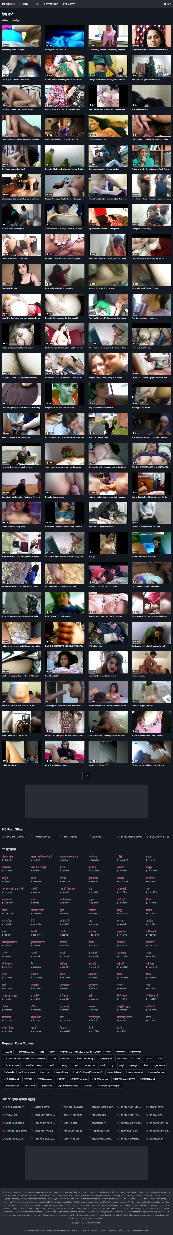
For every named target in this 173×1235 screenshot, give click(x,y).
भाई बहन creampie (101, 1079)
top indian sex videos (102, 1130)
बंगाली (64, 954)
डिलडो (151, 901)
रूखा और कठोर (9, 997)
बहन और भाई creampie (34, 1065)
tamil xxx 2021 (14, 1138)
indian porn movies (131, 1138)
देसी (36, 922)
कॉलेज (122, 879)
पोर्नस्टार (151, 943)
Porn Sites (69, 4)
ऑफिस (122, 869)
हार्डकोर (36, 1029)
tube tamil (156, 1106)
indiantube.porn (131, 836)
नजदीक (151, 922)
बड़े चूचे (122, 965)
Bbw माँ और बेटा (115, 1072)
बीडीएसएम (7, 965)
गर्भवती (35, 890)
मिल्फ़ (122, 976)
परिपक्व (94, 933)
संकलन (93, 1008)
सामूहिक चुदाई (124, 1008)
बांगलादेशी (93, 954)
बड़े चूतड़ (151, 965)
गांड (93, 890)
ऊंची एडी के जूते (38, 869)
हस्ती (151, 1018)
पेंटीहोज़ (64, 943)
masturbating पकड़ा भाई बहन (109, 1086)
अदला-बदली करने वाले (41, 858)
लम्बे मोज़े (35, 997)
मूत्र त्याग (93, 986)
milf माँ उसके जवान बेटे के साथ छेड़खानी (88, 1072)
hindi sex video (73, 1130)
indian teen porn (16, 1130)
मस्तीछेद (93, 976)
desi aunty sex (43, 1130)
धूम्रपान (121, 922)
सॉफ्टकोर (7, 1018)
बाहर (151, 954)
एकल (64, 869)
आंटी (122, 858)
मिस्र (151, 976)
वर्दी (93, 997)
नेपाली (36, 933)
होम (37, 4)
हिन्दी (94, 1029)
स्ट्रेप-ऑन (36, 1018)
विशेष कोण (122, 997)
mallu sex (11, 1114)
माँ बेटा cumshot (45, 1079)
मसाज (65, 976)
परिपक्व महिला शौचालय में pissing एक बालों (20, 1072)
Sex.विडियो (123, 1058)
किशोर (65, 879)
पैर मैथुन (122, 943)
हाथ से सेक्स (8, 1029)
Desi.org (15, 4)
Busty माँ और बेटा (106, 1058)
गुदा (151, 890)
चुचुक (93, 901)
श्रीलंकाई (64, 1008)
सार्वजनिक (151, 1008)
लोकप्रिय (16, 20)
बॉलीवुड (64, 965)
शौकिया (36, 1008)
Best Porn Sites (159, 836)
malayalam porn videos (160, 1130)
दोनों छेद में (64, 922)
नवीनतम (5, 20)
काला (36, 879)
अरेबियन (94, 858)
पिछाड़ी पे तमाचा (9, 943)
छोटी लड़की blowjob (26, 1052)
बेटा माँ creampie (12, 1065)
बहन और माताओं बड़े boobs (68, 1086)
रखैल (121, 986)
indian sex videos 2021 (131, 1106)
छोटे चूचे (122, 901)
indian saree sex (102, 1106)
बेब (36, 965)
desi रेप (9, 1052)
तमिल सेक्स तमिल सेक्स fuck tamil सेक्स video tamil (25, 1058)
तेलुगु (122, 911)
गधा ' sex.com (90, 1065)
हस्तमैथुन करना (124, 1018)
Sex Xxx (97, 836)
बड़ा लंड (94, 965)
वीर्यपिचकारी (152, 997)
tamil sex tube (14, 1122)
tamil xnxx (156, 1138)
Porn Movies (42, 836)
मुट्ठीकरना (65, 986)
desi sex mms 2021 (45, 1114)
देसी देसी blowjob (148, 1079)
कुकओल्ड (93, 879)
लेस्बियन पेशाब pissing (84, 1058)
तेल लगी (93, 911)
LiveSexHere (51, 4)
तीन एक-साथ (37, 911)
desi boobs (99, 1114)
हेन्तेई (121, 1029)
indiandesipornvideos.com (102, 1138)
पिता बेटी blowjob (12, 1086)
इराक (150, 858)
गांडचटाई (122, 890)
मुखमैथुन (36, 986)
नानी (6, 933)
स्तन (65, 1018)
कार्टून (6, 879)
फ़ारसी (35, 954)
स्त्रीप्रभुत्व (94, 1018)
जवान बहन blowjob (79, 1079)
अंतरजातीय (7, 858)
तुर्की (64, 911)
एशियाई (94, 869)
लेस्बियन (64, 997)
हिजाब (65, 1029)
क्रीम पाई (151, 879)
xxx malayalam (73, 1106)
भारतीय (36, 976)
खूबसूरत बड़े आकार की (13, 890)
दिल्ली (151, 911)
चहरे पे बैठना (65, 901)
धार (93, 922)
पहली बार (122, 933)
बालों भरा (122, 954)
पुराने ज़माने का (38, 943)
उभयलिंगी (7, 869)
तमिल (7, 911)
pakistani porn (14, 1106)
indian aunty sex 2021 (131, 1114)
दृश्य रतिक (7, 922)
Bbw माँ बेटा (30, 1086)
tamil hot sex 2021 (73, 1138)
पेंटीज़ (93, 943)
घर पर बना (7, 901)
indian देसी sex (62, 1072)
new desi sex (129, 1130)
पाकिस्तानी (151, 933)
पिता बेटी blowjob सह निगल (125, 1079)
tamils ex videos (131, 1122)
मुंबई (7, 986)
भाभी (7, 976)
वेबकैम (7, 1008)
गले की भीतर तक (68, 890)
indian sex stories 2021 (45, 1138)
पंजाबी (64, 933)
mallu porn (99, 1122)
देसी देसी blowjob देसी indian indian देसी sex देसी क (80, 1052)
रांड (151, 986)
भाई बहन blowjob (12, 1079)
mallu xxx (155, 1114)
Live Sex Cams (14, 836)
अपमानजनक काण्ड (69, 858)
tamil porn (70, 1122)
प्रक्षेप (6, 954)
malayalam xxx (159, 1122)
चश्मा (35, 901)
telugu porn (42, 1106)
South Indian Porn (73, 1114)
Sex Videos (70, 836)
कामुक (151, 869)
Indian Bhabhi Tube (45, 1122)
